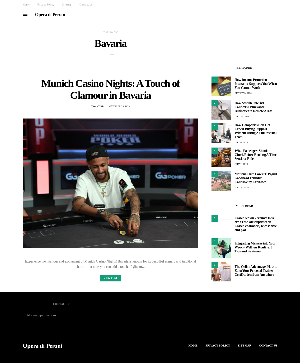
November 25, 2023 (119, 106)
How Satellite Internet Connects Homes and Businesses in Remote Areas (253, 107)
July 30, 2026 (242, 116)
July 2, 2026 (241, 164)
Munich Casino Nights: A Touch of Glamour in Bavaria (110, 89)
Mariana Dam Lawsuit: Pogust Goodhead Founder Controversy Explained (256, 178)
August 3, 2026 (243, 93)
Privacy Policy (45, 4)
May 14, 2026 (242, 187)
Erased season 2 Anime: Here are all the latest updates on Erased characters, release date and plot (256, 224)
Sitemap (67, 4)
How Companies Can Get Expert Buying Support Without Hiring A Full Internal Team (255, 131)
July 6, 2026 (241, 142)
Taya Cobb (97, 106)
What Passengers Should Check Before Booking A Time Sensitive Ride (256, 155)
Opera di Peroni (50, 14)
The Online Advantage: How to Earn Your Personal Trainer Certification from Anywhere (256, 270)
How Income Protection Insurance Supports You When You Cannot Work (256, 83)
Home (26, 4)
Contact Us (86, 4)
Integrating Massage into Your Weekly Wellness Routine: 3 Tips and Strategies (255, 247)
